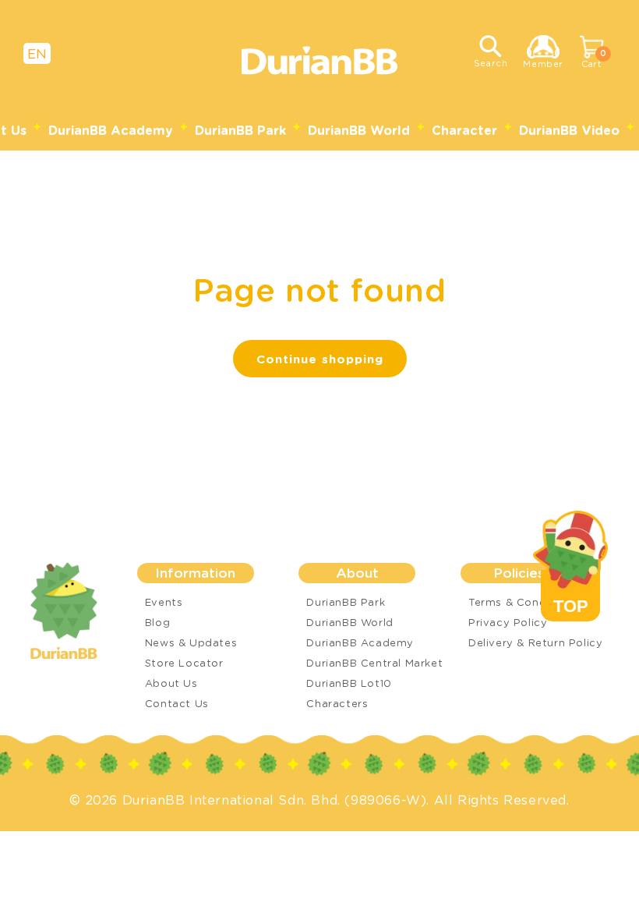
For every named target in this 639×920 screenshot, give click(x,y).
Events (164, 601)
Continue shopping (319, 358)
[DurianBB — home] (76, 611)
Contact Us (177, 702)
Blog (157, 621)
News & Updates (191, 642)
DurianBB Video (569, 130)
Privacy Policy (507, 621)
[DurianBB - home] (319, 60)
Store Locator (184, 662)
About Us (171, 682)
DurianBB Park (240, 130)
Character (464, 130)
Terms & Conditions (522, 601)
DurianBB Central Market (374, 662)
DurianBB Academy (110, 130)
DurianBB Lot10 (348, 682)
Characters (337, 702)
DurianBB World (359, 130)
